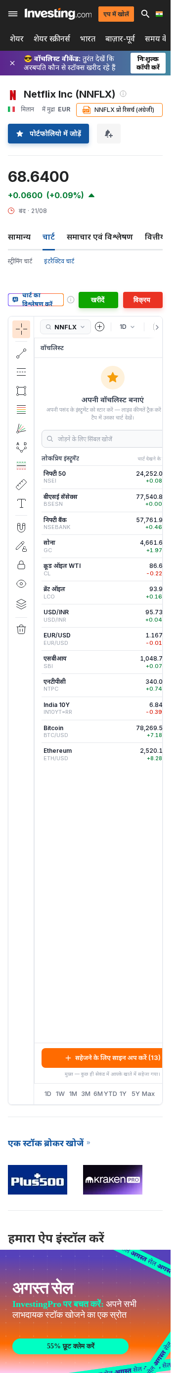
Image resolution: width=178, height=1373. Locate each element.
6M (98, 1093)
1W (60, 1093)
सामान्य (19, 237)
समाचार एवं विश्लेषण (100, 237)
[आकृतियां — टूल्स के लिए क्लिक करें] (21, 391)
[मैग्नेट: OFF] (21, 527)
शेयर (17, 39)
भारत (87, 39)
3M (85, 1093)
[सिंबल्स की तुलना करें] (99, 326)
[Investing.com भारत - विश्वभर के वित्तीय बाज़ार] (58, 14)
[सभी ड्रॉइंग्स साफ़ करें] (21, 629)
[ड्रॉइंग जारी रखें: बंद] (21, 546)
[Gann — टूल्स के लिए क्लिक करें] (21, 428)
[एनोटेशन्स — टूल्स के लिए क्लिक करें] (21, 503)
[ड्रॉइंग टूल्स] (37, 710)
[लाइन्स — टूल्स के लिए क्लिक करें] (21, 353)
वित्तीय (155, 237)
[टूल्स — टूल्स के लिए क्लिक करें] (21, 484)
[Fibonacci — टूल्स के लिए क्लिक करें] (21, 410)
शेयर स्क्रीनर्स (52, 39)
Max (148, 1093)
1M (73, 1093)
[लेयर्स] (21, 604)
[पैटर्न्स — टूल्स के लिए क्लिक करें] (21, 447)
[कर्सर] (21, 329)
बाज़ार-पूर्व (120, 39)
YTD (110, 1093)
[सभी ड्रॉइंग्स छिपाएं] (21, 584)
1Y (123, 1093)
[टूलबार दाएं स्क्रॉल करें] (155, 327)
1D (47, 1093)
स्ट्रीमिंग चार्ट (20, 261)
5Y (136, 1093)
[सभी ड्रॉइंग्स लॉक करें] (21, 565)
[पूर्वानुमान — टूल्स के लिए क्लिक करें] (21, 466)
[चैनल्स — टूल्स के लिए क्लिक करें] (21, 372)
